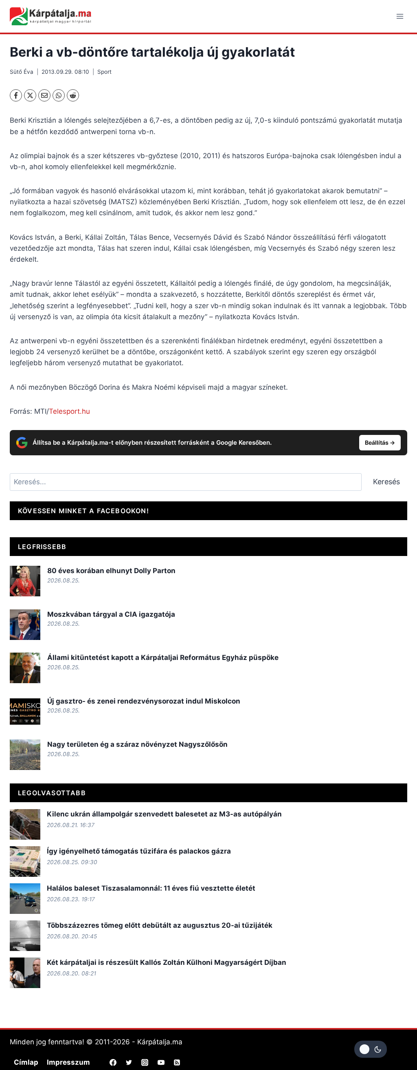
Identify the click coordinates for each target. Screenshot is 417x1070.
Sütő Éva (21, 71)
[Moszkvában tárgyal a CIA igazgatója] (25, 624)
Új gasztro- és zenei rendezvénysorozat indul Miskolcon (143, 701)
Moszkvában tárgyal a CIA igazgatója (111, 614)
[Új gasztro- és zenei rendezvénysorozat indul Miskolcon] (25, 711)
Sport (104, 71)
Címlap (26, 1062)
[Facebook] (16, 95)
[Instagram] (145, 1062)
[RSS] (177, 1062)
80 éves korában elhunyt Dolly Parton (111, 571)
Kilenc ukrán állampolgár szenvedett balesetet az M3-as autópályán (164, 814)
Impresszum (68, 1062)
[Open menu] (399, 16)
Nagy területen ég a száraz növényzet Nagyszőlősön (137, 744)
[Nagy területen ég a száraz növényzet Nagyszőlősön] (25, 754)
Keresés (386, 481)
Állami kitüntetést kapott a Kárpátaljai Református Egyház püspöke (163, 657)
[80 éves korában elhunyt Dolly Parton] (25, 581)
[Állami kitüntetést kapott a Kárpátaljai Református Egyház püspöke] (25, 668)
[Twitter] (129, 1062)
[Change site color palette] (370, 1049)
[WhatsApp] (59, 95)
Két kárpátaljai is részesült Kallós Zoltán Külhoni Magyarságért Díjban (166, 962)
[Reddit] (73, 95)
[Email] (44, 95)
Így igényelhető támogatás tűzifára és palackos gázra (139, 851)
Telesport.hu (69, 411)
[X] (30, 95)
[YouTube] (161, 1062)
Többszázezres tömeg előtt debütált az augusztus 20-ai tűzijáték (159, 925)
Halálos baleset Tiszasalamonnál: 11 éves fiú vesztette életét (151, 888)
